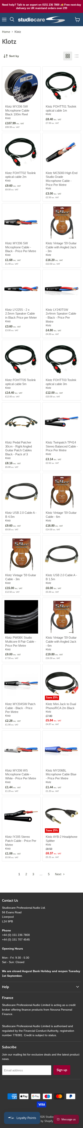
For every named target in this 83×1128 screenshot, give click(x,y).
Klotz (8, 118)
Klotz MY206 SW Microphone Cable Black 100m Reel (17, 110)
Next (58, 874)
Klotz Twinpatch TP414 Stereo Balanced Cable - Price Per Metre (62, 446)
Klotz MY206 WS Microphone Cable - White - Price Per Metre (20, 774)
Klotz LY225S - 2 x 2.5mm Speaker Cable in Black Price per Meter (21, 313)
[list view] (76, 56)
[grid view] (67, 56)
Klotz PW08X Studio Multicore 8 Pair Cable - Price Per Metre (20, 641)
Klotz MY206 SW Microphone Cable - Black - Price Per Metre (20, 247)
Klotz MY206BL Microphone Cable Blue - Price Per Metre (61, 774)
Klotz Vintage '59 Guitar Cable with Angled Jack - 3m (61, 247)
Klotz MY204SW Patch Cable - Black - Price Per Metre (20, 708)
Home (6, 31)
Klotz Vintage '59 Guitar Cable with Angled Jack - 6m (61, 641)
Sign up (62, 1070)
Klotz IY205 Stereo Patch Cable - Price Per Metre (20, 840)
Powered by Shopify (41, 1121)
